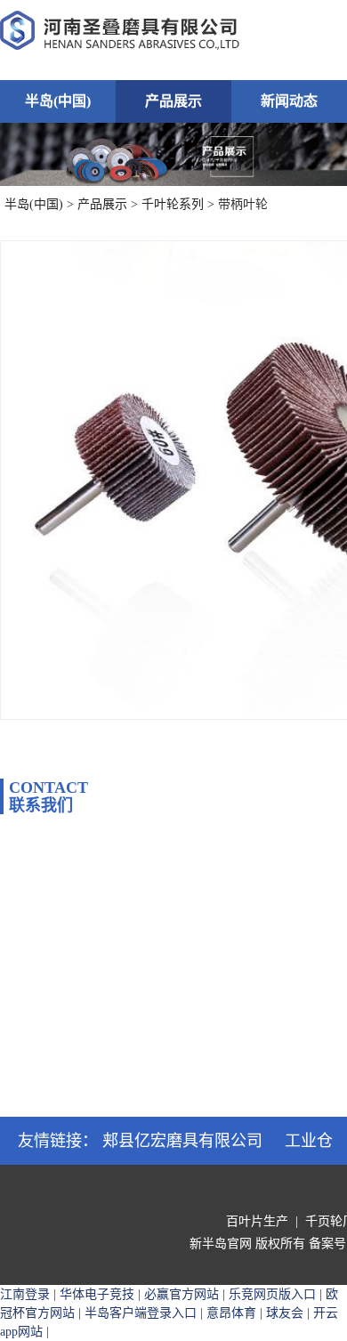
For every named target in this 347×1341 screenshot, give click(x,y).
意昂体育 (231, 1313)
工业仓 (309, 1141)
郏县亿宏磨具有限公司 (182, 1141)
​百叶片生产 (257, 1221)
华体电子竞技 (97, 1294)
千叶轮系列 (172, 204)
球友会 (284, 1313)
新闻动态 (289, 101)
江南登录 (25, 1294)
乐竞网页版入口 (272, 1294)
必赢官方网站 (181, 1294)
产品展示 (173, 101)
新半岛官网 (221, 1243)
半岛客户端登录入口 (141, 1313)
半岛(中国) (58, 101)
